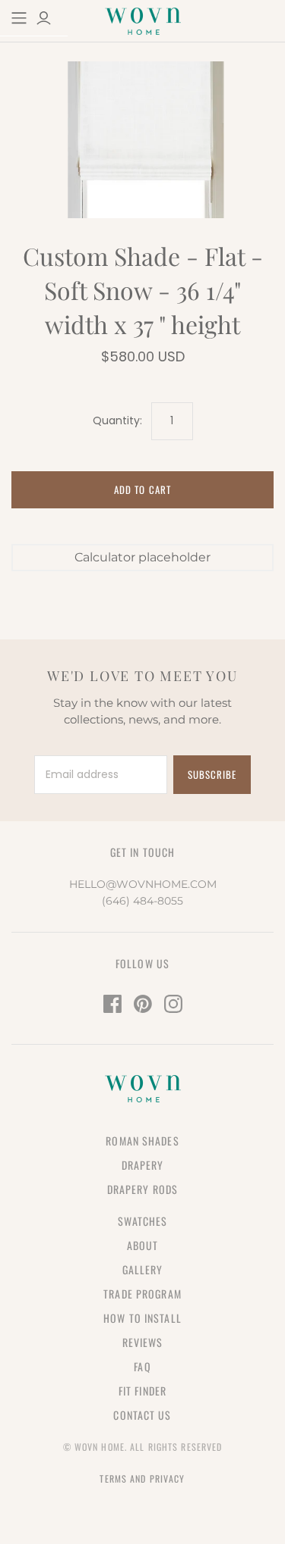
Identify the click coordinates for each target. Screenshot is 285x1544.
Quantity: (117, 421)
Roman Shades (142, 1141)
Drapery (143, 1165)
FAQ (142, 1366)
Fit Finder (142, 1391)
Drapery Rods (142, 1189)
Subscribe (212, 774)
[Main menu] (19, 18)
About (143, 1245)
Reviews (142, 1342)
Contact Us (142, 1415)
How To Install (142, 1318)
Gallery (142, 1269)
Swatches (143, 1221)
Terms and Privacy (142, 1478)
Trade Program (142, 1294)
